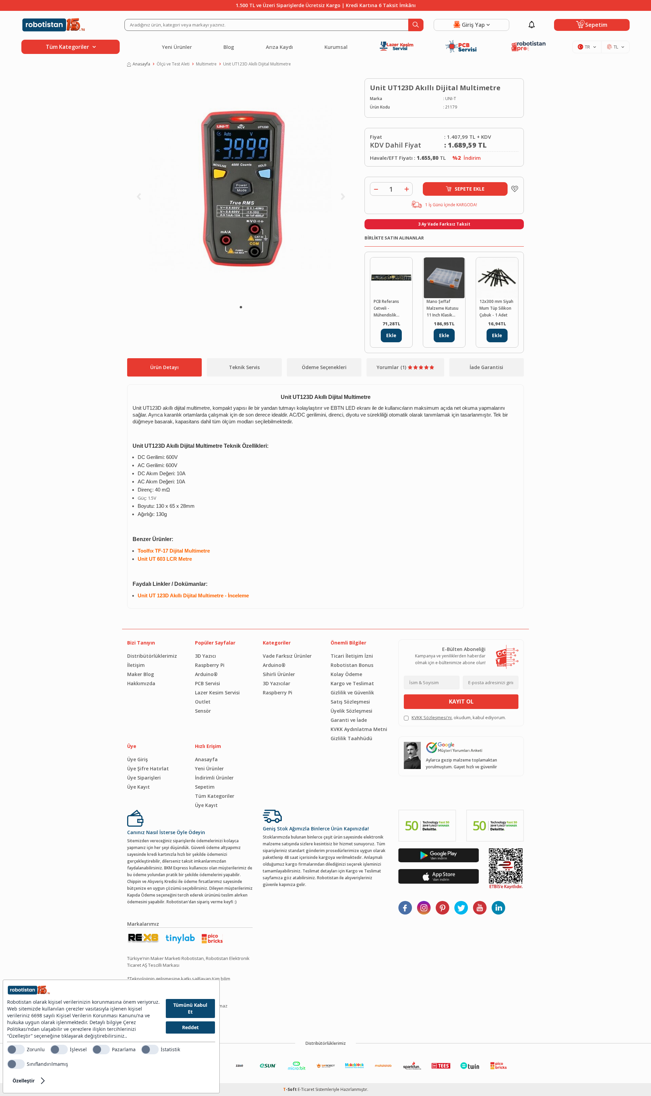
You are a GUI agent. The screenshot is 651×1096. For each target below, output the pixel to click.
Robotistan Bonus (352, 665)
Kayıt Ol (461, 701)
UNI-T (450, 98)
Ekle (391, 335)
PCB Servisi (207, 683)
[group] (240, 188)
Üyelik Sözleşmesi (351, 711)
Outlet (203, 701)
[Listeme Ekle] (513, 189)
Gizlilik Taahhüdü (351, 738)
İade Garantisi (486, 367)
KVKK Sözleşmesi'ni (432, 717)
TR (587, 47)
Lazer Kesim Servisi (217, 692)
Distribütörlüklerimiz (152, 656)
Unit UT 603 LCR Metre (165, 559)
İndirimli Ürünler (214, 777)
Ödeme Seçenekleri (324, 367)
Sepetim (205, 787)
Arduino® (206, 674)
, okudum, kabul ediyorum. (459, 717)
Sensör (203, 711)
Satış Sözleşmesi (350, 701)
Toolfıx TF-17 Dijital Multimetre (174, 551)
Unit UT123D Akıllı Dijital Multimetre (257, 64)
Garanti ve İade (349, 720)
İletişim (136, 665)
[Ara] (415, 25)
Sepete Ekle (470, 189)
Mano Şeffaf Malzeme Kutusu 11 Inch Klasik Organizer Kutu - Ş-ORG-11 (443, 309)
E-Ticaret (306, 1089)
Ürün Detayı (164, 367)
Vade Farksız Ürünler (287, 656)
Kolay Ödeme (346, 674)
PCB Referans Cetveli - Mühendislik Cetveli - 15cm (387, 309)
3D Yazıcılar (276, 683)
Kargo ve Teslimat (352, 683)
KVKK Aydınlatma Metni (359, 729)
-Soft (290, 1089)
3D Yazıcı (205, 656)
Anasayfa (141, 64)
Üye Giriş (137, 759)
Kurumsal (336, 47)
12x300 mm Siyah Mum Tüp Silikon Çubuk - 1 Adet (496, 308)
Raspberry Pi (209, 665)
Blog (228, 47)
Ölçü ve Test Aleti (173, 64)
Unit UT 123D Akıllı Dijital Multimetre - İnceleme (193, 595)
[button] (241, 307)
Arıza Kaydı (279, 47)
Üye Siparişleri (144, 777)
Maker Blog (140, 674)
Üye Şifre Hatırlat (148, 768)
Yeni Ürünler (177, 47)
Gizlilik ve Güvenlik (352, 692)
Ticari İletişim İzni (352, 656)
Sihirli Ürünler (279, 674)
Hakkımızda (141, 683)
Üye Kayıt (138, 787)
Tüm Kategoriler (214, 796)
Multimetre (206, 64)
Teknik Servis (244, 367)
